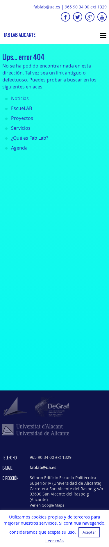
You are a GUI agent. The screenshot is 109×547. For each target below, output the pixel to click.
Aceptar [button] (89, 532)
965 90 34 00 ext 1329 (86, 7)
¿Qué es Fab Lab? (29, 138)
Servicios (21, 128)
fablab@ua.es (46, 7)
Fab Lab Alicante (19, 35)
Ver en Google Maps (47, 505)
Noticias (20, 98)
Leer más (54, 541)
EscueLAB (21, 108)
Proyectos (22, 118)
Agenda (19, 148)
